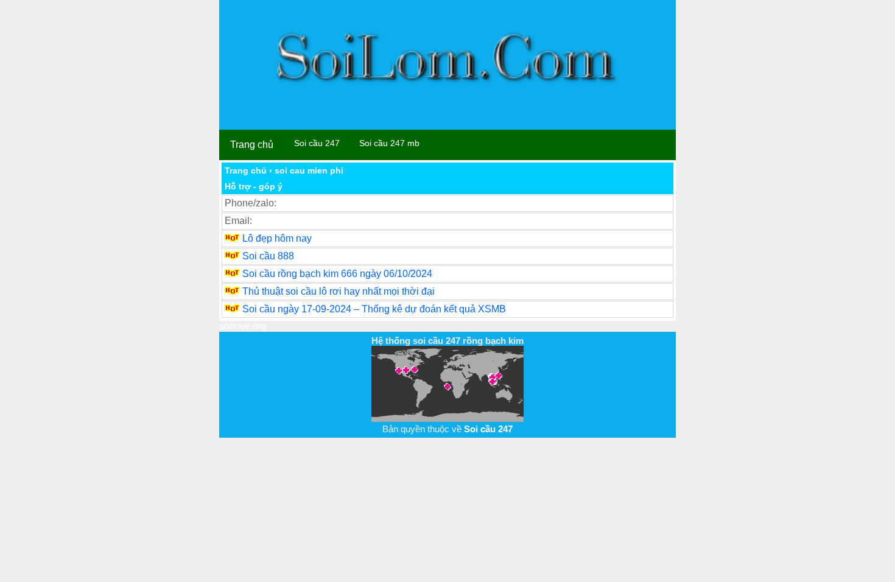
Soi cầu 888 (268, 256)
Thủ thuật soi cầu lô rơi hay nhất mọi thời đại (338, 291)
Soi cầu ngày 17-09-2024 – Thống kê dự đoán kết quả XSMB (374, 309)
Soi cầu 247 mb (389, 143)
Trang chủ (251, 144)
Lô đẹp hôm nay (277, 238)
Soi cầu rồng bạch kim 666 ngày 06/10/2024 (337, 273)
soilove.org (243, 326)
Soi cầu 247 (317, 143)
